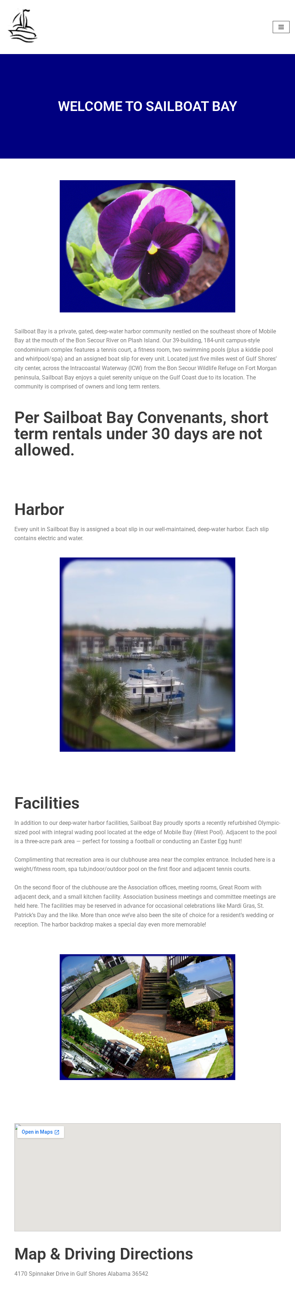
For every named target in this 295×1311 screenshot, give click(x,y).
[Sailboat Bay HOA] (23, 27)
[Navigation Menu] (281, 27)
